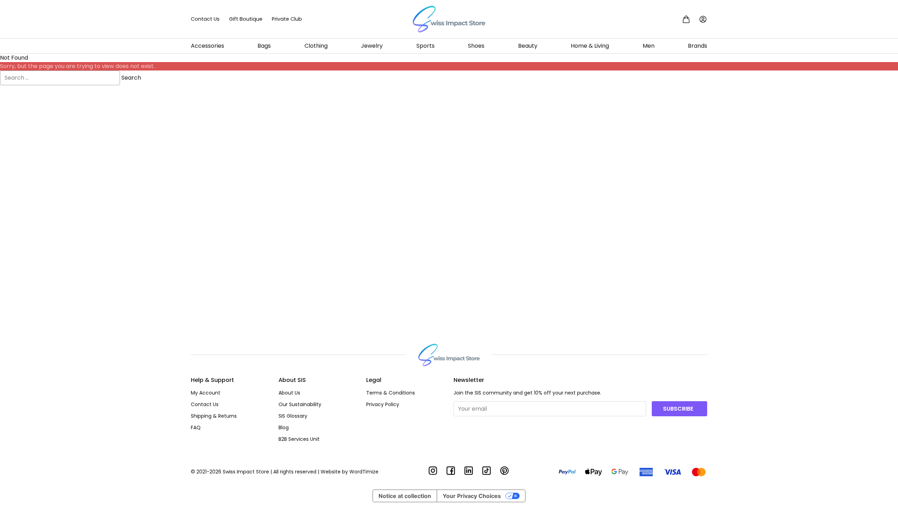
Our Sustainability (300, 404)
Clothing (316, 46)
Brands (697, 46)
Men (649, 46)
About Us (289, 392)
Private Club (287, 18)
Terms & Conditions (390, 392)
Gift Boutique (245, 18)
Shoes (476, 46)
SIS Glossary (293, 415)
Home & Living (590, 46)
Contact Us (205, 18)
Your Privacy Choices (472, 495)
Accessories (207, 46)
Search (131, 78)
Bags (264, 46)
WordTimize (363, 471)
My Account (205, 392)
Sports (425, 46)
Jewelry (372, 46)
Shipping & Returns (214, 415)
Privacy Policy (382, 404)
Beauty (527, 46)
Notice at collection (404, 495)
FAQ (196, 427)
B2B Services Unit (299, 439)
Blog (284, 427)
